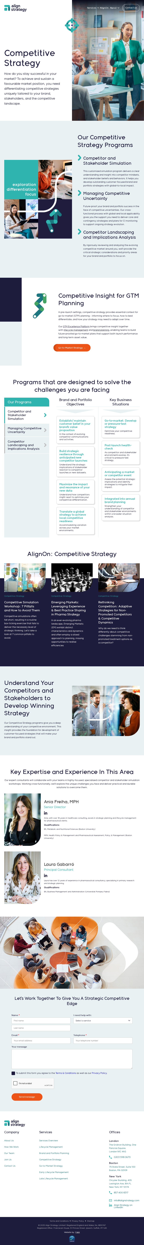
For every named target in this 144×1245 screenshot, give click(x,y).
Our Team (9, 1153)
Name (16, 1015)
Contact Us (9, 1166)
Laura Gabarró (59, 864)
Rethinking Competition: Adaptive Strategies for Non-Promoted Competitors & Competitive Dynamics (115, 612)
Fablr (77, 1232)
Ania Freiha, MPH (61, 801)
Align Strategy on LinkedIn (123, 1206)
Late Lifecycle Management (53, 1178)
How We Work (11, 1147)
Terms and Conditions (59, 1221)
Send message (27, 1097)
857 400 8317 (121, 1192)
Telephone (80, 1035)
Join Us (7, 1159)
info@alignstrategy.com (126, 1200)
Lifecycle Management (51, 1147)
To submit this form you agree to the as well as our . (61, 1073)
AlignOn (104, 7)
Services (91, 7)
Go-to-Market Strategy (51, 1166)
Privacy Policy (99, 1073)
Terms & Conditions (66, 1073)
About (113, 7)
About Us (9, 1140)
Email (15, 1035)
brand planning (101, 330)
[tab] (26, 415)
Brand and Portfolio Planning (54, 1153)
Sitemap (90, 1221)
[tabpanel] (98, 472)
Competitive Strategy (50, 1159)
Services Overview (48, 1140)
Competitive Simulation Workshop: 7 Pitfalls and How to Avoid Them (22, 606)
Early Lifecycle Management (54, 1172)
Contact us (131, 7)
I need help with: (82, 1015)
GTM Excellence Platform (76, 326)
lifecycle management (76, 330)
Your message (19, 1046)
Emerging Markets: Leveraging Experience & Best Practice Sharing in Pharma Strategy (68, 608)
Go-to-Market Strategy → (72, 347)
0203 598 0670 (122, 1157)
